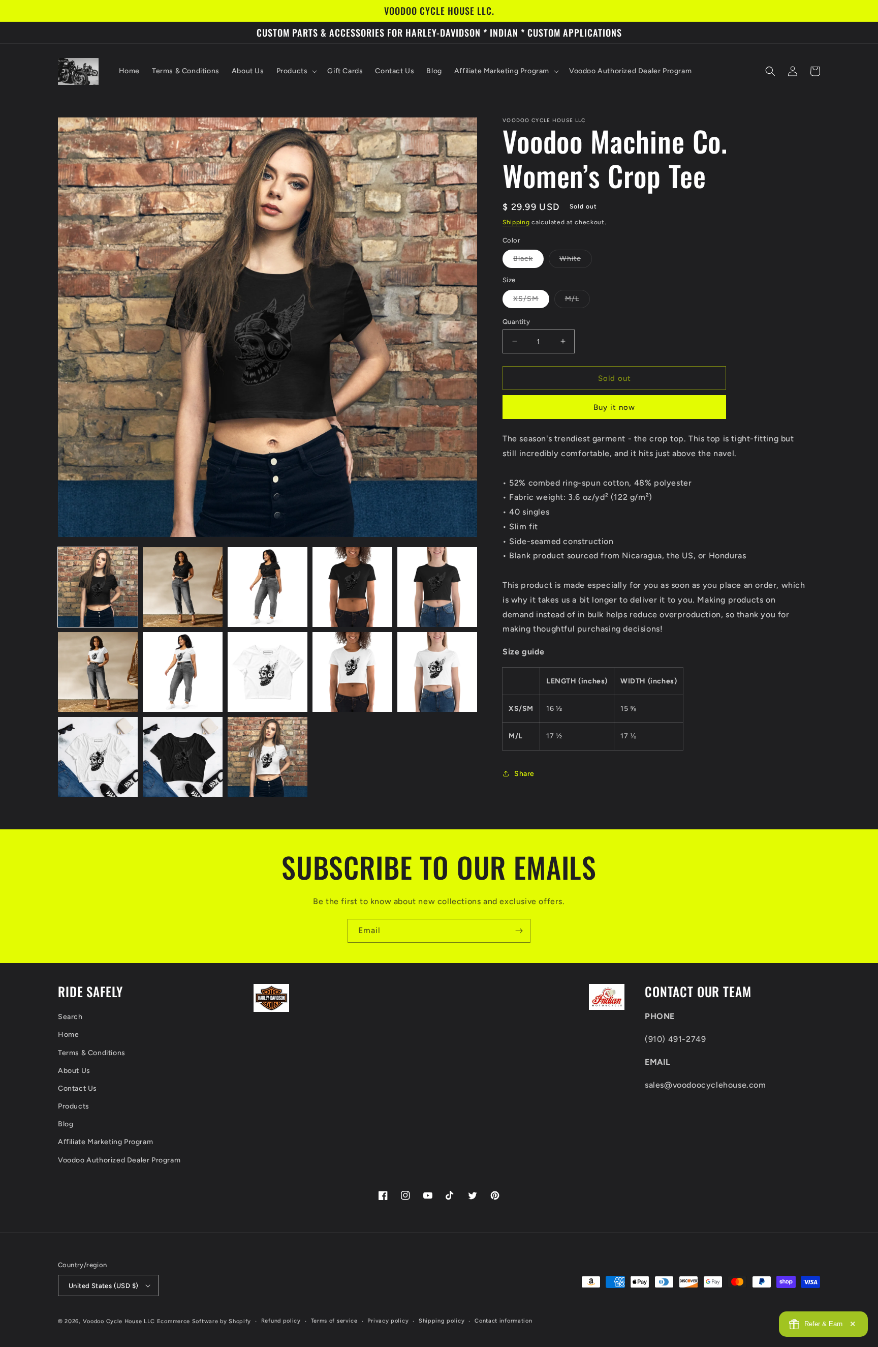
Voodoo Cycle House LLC (119, 1321)
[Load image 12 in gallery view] (183, 757)
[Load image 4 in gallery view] (352, 587)
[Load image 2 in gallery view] (183, 587)
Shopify (240, 1321)
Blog (65, 1124)
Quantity (516, 321)
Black (528, 261)
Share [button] (524, 773)
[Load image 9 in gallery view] (352, 672)
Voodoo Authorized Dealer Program (119, 1160)
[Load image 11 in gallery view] (98, 757)
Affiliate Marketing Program (105, 1142)
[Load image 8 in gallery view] (267, 672)
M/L (577, 300)
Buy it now (614, 407)
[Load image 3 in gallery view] (267, 587)
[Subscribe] (519, 931)
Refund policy (281, 1321)
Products (73, 1106)
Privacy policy (388, 1321)
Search (70, 1016)
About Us (74, 1070)
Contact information (503, 1321)
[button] (296, 71)
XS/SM (531, 300)
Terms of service (334, 1321)
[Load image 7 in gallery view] (183, 672)
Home (68, 1034)
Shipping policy (442, 1321)
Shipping (516, 222)
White (575, 261)
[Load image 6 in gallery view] (98, 672)
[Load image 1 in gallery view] (98, 587)
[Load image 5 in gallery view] (437, 587)
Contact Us (77, 1088)
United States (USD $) (103, 1286)
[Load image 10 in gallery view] (437, 672)
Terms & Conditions (92, 1053)
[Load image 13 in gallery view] (267, 757)
